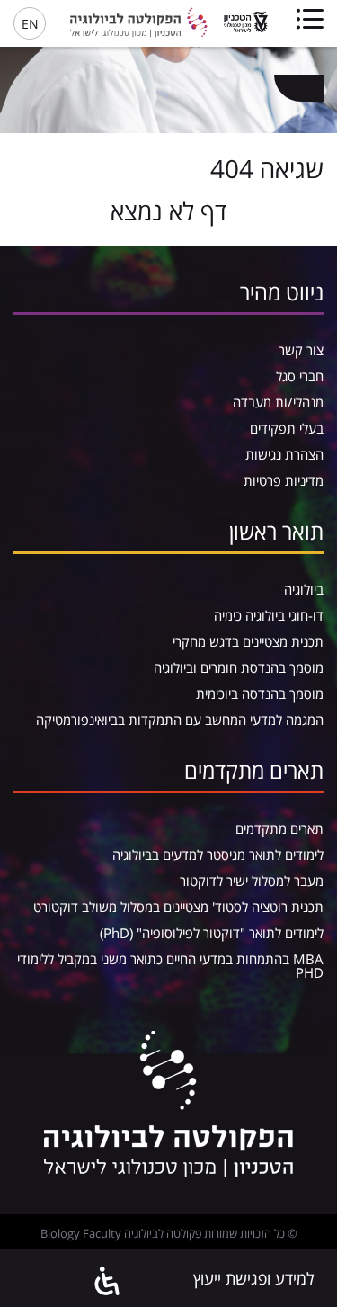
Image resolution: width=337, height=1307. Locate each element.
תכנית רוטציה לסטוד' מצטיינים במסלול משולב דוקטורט (178, 907)
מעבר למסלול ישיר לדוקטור (252, 881)
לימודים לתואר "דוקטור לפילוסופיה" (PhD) (212, 933)
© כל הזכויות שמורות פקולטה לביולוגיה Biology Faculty (168, 1233)
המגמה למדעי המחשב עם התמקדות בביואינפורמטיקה (180, 720)
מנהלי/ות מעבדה (278, 402)
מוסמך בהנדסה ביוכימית (260, 694)
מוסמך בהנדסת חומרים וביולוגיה (239, 667)
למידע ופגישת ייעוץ (254, 1278)
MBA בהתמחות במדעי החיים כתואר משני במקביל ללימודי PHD (170, 965)
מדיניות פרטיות (284, 480)
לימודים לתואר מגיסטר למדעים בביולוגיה (218, 855)
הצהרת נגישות (284, 454)
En (30, 23)
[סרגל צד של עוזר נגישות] (107, 1282)
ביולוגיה (304, 589)
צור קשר (301, 350)
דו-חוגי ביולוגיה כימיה (269, 615)
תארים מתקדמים (279, 828)
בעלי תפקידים (287, 428)
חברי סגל (300, 376)
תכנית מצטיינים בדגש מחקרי (248, 641)
